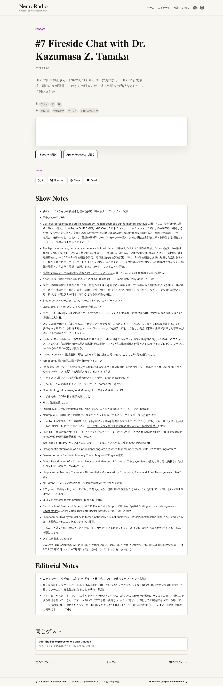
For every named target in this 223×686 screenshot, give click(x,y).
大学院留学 (58, 111)
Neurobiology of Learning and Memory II (68, 390)
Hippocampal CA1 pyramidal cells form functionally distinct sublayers (86, 517)
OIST (45, 285)
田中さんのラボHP (54, 217)
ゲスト (44, 104)
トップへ (111, 662)
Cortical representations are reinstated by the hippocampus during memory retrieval (95, 223)
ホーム (150, 7)
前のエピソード (178, 662)
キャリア (72, 111)
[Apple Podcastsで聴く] (202, 7)
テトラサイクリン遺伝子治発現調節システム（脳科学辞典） (122, 425)
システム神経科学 (89, 111)
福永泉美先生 (75, 396)
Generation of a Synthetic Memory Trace (68, 455)
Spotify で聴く (48, 154)
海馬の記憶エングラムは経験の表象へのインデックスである (78, 272)
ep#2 (145, 415)
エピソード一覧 (111, 681)
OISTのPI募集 (51, 538)
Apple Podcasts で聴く (80, 154)
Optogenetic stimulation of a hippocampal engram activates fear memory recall (92, 449)
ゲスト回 (45, 111)
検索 (176, 7)
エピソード (164, 7)
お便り (186, 7)
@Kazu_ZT (77, 80)
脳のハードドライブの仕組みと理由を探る (67, 211)
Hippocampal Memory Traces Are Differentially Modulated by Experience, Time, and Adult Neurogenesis (107, 472)
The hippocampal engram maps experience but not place (78, 248)
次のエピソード (44, 662)
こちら (54, 532)
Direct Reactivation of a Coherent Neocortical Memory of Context (84, 461)
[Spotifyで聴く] (195, 7)
